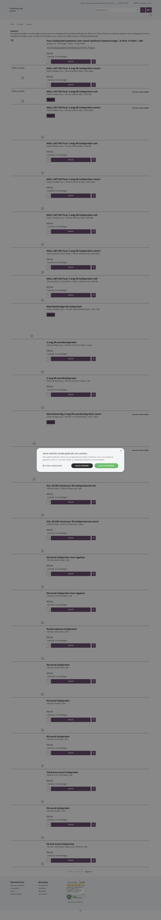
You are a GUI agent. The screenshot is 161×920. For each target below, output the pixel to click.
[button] (52, 465)
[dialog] (80, 460)
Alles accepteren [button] (106, 466)
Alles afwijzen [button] (82, 466)
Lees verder (109, 460)
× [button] (121, 450)
